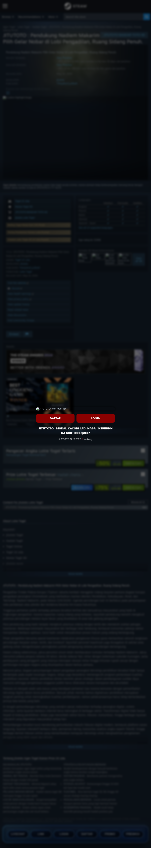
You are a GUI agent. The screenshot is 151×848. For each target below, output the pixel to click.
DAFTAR (55, 418)
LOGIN (95, 418)
